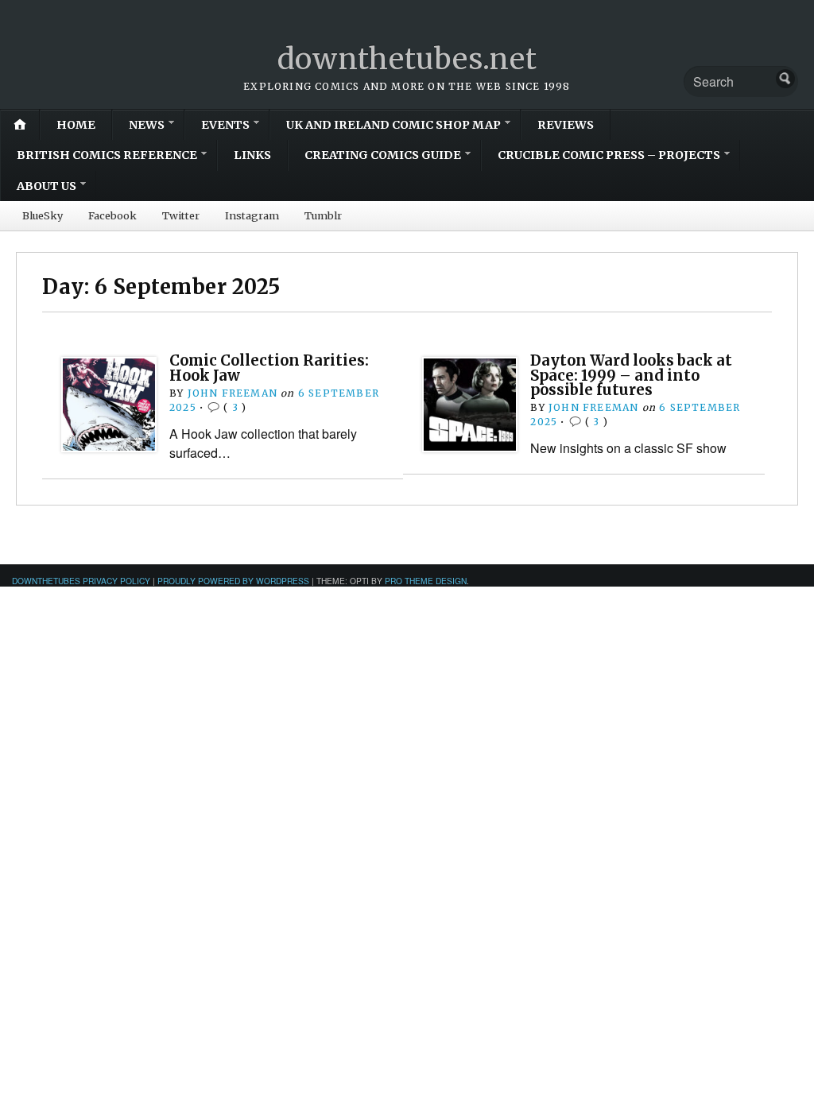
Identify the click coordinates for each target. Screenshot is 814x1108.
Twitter (181, 215)
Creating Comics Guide (382, 155)
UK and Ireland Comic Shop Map (393, 125)
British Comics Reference (107, 155)
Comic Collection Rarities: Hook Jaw (269, 367)
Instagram (252, 215)
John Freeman (232, 393)
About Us (46, 186)
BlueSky (42, 215)
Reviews (565, 125)
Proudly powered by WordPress (233, 581)
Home (75, 125)
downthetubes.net (407, 59)
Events (225, 125)
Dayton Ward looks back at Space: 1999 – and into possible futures (631, 375)
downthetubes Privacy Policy (81, 581)
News (147, 125)
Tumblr (323, 215)
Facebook (112, 215)
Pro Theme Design (426, 581)
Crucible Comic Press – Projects (609, 155)
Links (252, 155)
